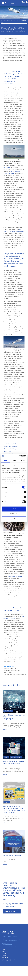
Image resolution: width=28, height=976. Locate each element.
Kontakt (14, 3)
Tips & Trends (8, 20)
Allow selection (14, 513)
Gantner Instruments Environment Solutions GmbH (9, 945)
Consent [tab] (5, 460)
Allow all (14, 508)
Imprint (4, 955)
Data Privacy (5, 957)
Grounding (4, 959)
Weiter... (5, 729)
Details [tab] (14, 460)
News (2, 20)
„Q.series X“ (7, 167)
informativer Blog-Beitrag (14, 576)
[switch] (23, 492)
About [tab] (23, 460)
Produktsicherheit (6, 961)
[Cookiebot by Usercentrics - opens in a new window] (19, 456)
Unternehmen (11, 959)
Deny (14, 518)
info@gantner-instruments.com (10, 936)
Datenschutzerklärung (11, 906)
